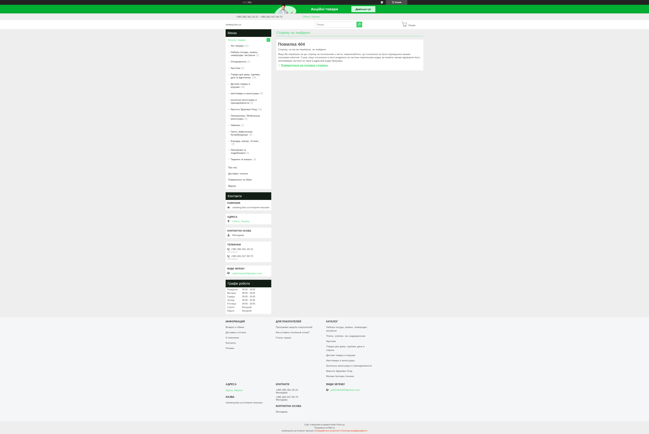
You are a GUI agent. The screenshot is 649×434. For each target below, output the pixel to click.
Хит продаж (237, 45)
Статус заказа (283, 337)
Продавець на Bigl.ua (324, 428)
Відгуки (232, 186)
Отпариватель (238, 61)
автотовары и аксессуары (245, 93)
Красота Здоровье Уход (244, 109)
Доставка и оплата (236, 332)
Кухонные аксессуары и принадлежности (349, 365)
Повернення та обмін (240, 179)
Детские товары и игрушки (240, 85)
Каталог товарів (236, 40)
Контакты (231, 342)
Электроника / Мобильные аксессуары (245, 117)
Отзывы (230, 348)
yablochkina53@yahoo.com (247, 273)
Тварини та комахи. (241, 159)
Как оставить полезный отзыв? (293, 332)
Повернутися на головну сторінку (304, 65)
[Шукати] (359, 24)
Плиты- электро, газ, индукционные (345, 336)
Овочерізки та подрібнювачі (238, 151)
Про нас (232, 167)
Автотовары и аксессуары (340, 360)
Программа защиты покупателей (294, 327)
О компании (232, 337)
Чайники (235, 125)
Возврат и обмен (235, 327)
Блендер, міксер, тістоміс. (245, 141)
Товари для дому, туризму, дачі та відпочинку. (245, 76)
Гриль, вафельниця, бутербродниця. (242, 133)
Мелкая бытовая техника (340, 376)
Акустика (235, 68)
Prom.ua (341, 425)
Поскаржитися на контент (327, 431)
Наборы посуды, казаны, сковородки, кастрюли (244, 53)
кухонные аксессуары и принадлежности (244, 101)
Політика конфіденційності (354, 431)
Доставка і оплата (238, 173)
